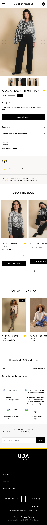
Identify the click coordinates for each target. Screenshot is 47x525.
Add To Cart (14, 264)
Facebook (32, 506)
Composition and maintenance (14, 133)
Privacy (31, 510)
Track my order (11, 499)
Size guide (6, 102)
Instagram (35, 506)
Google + (38, 506)
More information (9, 489)
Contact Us (35, 499)
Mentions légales (15, 520)
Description (6, 127)
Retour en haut (46, 486)
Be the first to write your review (15, 376)
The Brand (5, 475)
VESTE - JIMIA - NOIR (38, 244)
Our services (6, 482)
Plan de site (34, 520)
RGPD (25, 520)
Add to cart (23, 117)
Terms (36, 510)
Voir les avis (7, 148)
